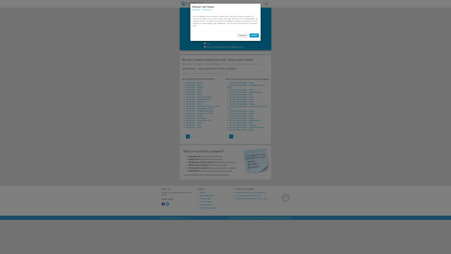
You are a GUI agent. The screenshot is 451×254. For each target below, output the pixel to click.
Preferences (243, 35)
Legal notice (196, 10)
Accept (254, 35)
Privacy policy (207, 10)
